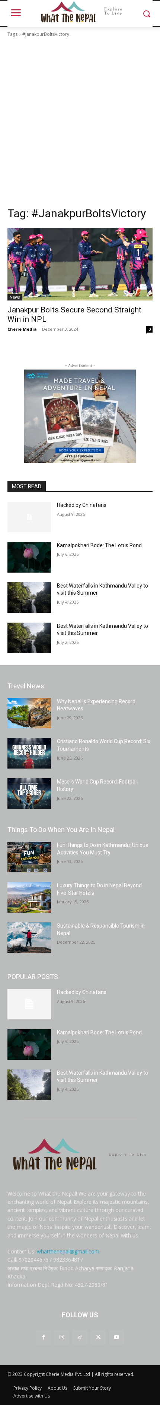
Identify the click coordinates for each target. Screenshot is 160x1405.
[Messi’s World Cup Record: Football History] (29, 793)
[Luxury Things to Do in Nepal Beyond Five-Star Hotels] (29, 897)
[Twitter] (98, 1337)
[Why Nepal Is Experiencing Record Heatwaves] (29, 713)
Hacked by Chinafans (81, 505)
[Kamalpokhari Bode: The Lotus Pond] (29, 557)
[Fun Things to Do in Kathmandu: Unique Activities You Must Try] (29, 857)
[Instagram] (61, 1337)
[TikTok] (80, 1337)
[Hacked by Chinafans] (29, 517)
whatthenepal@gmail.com (68, 1251)
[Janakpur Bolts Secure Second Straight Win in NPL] (80, 264)
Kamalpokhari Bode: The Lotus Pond (99, 545)
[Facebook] (43, 1337)
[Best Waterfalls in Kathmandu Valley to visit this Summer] (29, 597)
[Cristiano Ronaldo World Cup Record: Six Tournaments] (29, 753)
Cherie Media (22, 329)
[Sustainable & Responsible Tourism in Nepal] (29, 937)
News (15, 297)
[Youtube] (116, 1337)
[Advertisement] (80, 122)
